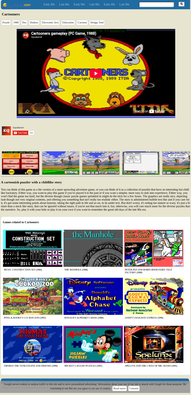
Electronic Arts (50, 22)
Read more (119, 388)
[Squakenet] (17, 6)
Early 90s (79, 4)
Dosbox (34, 22)
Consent (133, 388)
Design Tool (97, 22)
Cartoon (82, 22)
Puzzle (6, 22)
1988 (16, 22)
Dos (24, 22)
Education (68, 22)
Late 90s (94, 4)
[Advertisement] (106, 130)
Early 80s (49, 4)
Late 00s (124, 4)
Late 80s (64, 4)
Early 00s (109, 4)
